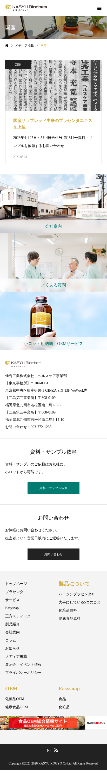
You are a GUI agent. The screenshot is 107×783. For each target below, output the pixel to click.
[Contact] (49, 750)
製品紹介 (12, 624)
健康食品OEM (16, 707)
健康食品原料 (70, 618)
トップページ (16, 584)
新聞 (18, 64)
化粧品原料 (68, 610)
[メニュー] (99, 8)
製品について (74, 584)
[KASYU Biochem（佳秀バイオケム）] (26, 7)
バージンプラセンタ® (76, 594)
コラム (10, 640)
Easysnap (12, 608)
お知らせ (12, 648)
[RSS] (56, 750)
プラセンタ (14, 592)
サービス (12, 600)
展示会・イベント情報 (23, 665)
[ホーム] (6, 45)
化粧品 (64, 707)
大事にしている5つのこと (80, 602)
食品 (62, 699)
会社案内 (12, 632)
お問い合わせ (53, 554)
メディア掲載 (16, 656)
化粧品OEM (14, 699)
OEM (11, 688)
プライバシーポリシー (23, 673)
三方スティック (18, 616)
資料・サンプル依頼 (53, 488)
